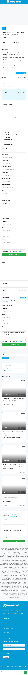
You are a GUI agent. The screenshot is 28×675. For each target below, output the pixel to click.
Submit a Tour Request (14, 254)
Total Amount (5, 148)
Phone (3, 227)
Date (3, 206)
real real (6, 408)
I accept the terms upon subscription (11, 655)
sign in (13, 368)
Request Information (14, 344)
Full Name (4, 221)
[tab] (3, 28)
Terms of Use (19, 251)
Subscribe (6, 657)
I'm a (3, 326)
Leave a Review (5, 357)
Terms (5, 635)
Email (3, 233)
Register (10, 370)
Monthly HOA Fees (6, 184)
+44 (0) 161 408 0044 (8, 625)
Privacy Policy (7, 638)
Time (3, 213)
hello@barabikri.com (8, 628)
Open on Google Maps (21, 73)
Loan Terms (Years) (6, 166)
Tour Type (4, 203)
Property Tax (5, 172)
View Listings (23, 297)
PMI (3, 190)
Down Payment (5, 154)
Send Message (14, 541)
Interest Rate (5, 160)
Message (4, 239)
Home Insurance (6, 178)
